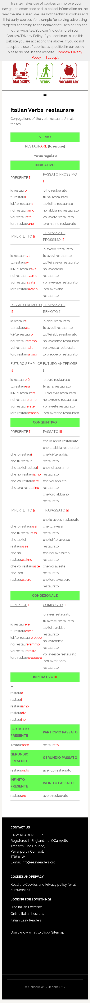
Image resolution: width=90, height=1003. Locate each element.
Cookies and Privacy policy (46, 885)
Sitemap (57, 932)
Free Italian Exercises (26, 907)
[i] (30, 178)
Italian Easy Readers (26, 920)
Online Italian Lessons (27, 914)
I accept (52, 57)
